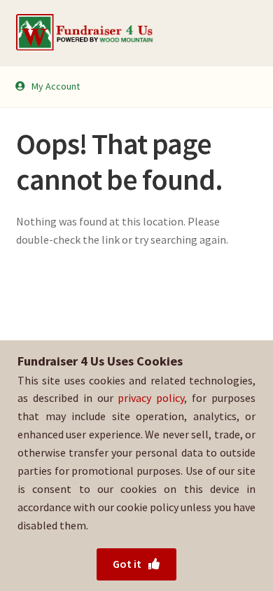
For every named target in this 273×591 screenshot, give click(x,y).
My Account (55, 86)
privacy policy (151, 398)
